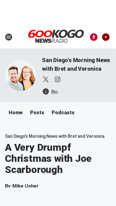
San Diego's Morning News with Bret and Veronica (55, 136)
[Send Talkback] (93, 37)
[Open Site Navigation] (8, 37)
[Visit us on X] (45, 79)
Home (16, 113)
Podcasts (63, 113)
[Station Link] (56, 37)
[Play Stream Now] (106, 37)
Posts (37, 113)
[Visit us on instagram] (57, 79)
